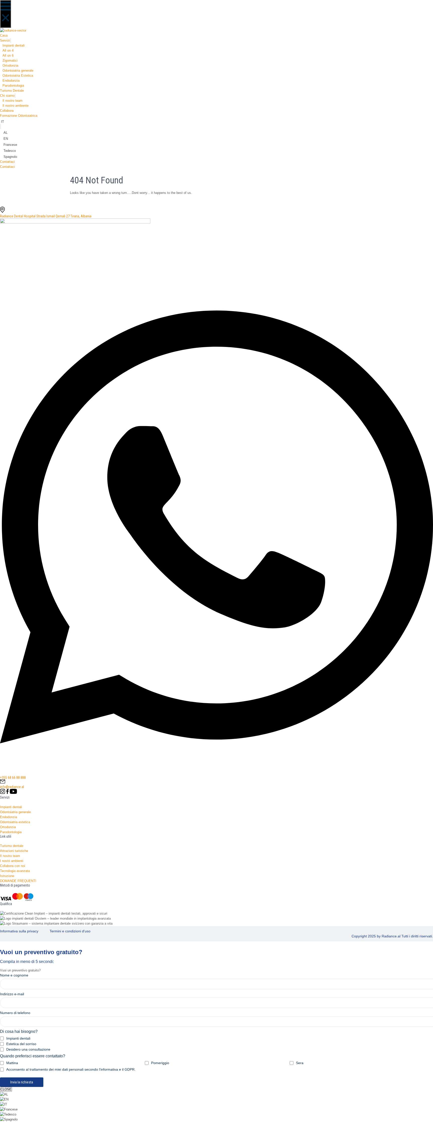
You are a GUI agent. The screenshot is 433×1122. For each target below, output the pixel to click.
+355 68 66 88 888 (13, 778)
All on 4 (8, 50)
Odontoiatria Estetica (18, 75)
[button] (5, 14)
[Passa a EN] (4, 1099)
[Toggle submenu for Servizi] (10, 40)
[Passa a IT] (3, 1104)
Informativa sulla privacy (19, 931)
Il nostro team (13, 100)
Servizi (5, 40)
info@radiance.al (12, 787)
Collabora (7, 110)
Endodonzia (11, 80)
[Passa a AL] (4, 1094)
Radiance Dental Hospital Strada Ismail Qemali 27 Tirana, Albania (45, 216)
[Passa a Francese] (9, 1109)
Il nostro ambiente (16, 105)
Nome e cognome (14, 975)
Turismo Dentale (12, 90)
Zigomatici (10, 60)
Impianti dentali (14, 45)
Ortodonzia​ (10, 65)
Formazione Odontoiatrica (18, 115)
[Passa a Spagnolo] (9, 1119)
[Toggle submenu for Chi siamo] (15, 95)
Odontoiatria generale (18, 70)
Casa (4, 35)
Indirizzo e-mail (12, 994)
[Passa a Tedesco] (8, 1114)
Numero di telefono (15, 1013)
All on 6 (8, 55)
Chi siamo (7, 95)
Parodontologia (13, 85)
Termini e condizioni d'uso (70, 931)
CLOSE (6, 1089)
